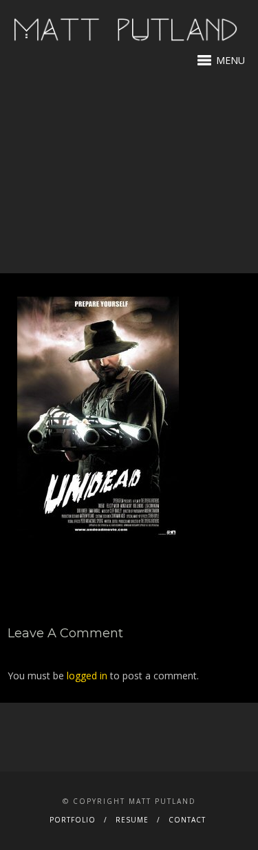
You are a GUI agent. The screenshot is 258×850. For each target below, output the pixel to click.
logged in (87, 675)
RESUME (132, 820)
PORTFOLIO (73, 820)
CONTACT (187, 820)
